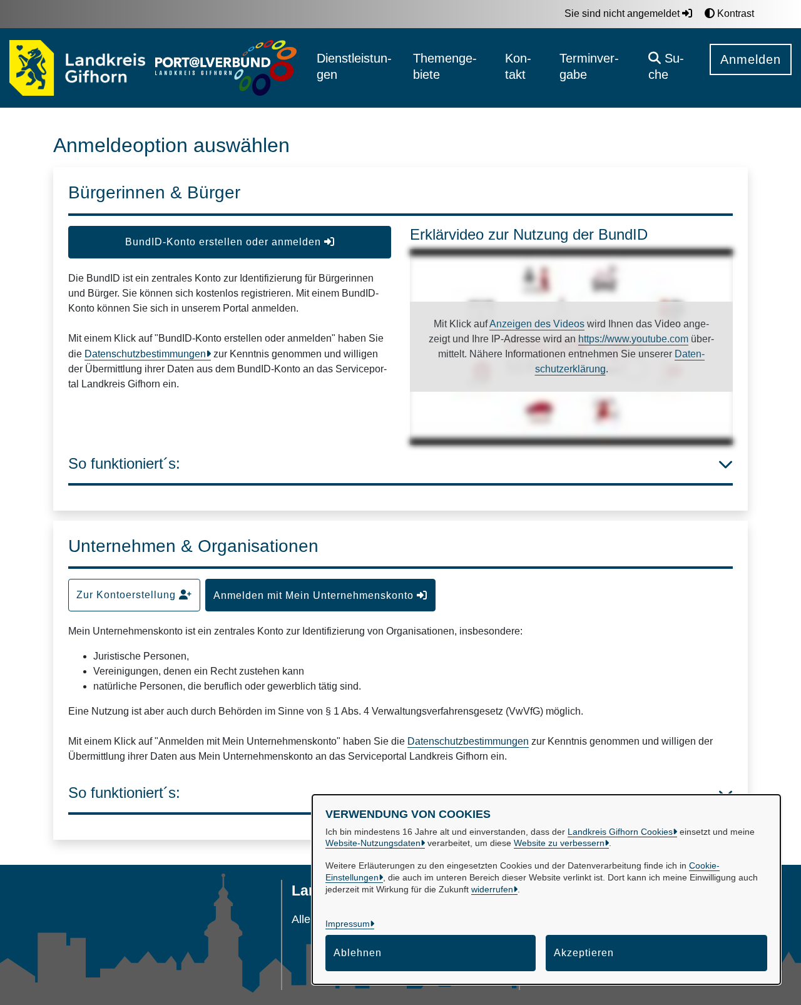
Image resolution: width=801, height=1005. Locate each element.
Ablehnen (358, 952)
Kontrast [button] (734, 13)
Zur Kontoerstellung (127, 594)
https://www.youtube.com (633, 339)
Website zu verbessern (559, 843)
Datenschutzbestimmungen (145, 354)
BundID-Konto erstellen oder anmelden (224, 242)
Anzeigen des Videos (536, 324)
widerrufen (492, 889)
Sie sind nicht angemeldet (623, 13)
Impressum (347, 924)
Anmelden (750, 59)
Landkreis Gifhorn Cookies (620, 832)
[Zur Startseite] (77, 68)
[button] (669, 68)
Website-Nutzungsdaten (373, 843)
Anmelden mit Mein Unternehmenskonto (315, 595)
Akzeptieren (584, 952)
